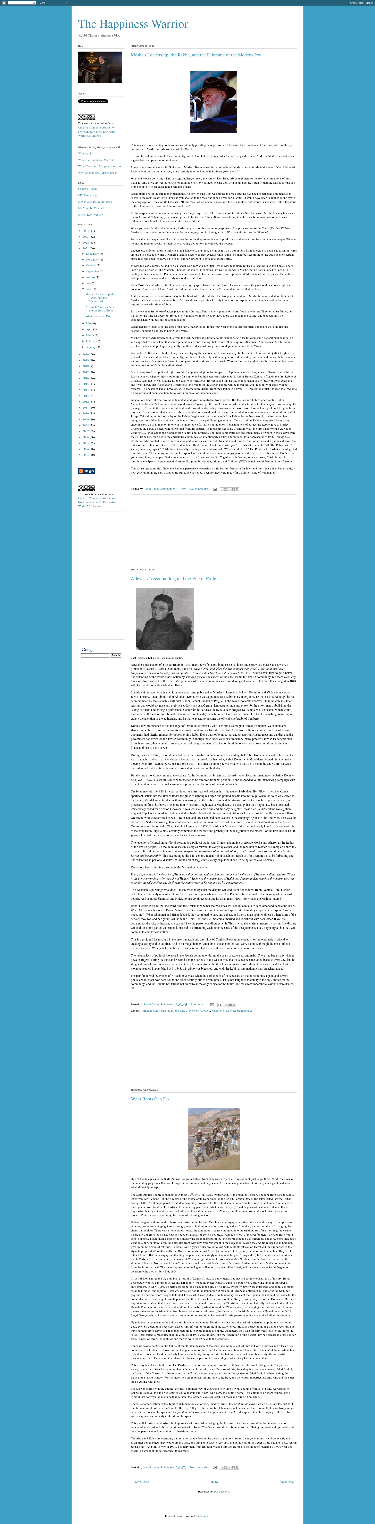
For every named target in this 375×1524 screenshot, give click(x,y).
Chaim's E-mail (87, 189)
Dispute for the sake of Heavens (180, 1010)
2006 (86, 437)
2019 (86, 360)
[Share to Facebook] (233, 489)
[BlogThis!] (226, 489)
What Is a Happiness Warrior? (96, 160)
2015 (86, 384)
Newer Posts (141, 1481)
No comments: (199, 489)
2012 (86, 401)
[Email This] (222, 489)
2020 (86, 354)
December (92, 253)
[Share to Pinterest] (237, 489)
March (90, 335)
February (92, 341)
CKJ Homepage (87, 195)
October (91, 265)
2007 (86, 431)
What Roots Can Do (150, 1099)
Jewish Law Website (90, 214)
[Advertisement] (214, 530)
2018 (86, 366)
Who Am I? (85, 153)
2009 (86, 419)
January (91, 347)
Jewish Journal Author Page (95, 201)
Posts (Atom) (222, 1491)
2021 (86, 248)
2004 (86, 449)
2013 (86, 396)
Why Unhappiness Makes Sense (97, 173)
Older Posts (287, 1481)
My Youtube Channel (91, 208)
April (89, 329)
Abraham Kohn (149, 1010)
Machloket (218, 1010)
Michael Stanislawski (239, 1010)
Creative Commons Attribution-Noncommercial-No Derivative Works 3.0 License (97, 131)
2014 (86, 390)
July (89, 283)
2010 (86, 413)
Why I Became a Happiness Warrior (100, 166)
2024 (86, 231)
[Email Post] (214, 489)
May (89, 323)
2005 (86, 443)
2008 (86, 425)
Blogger (204, 1516)
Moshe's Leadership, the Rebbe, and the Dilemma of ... (100, 297)
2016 (86, 378)
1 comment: (198, 1004)
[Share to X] (229, 489)
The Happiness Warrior (133, 23)
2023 (86, 236)
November (92, 259)
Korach (205, 1010)
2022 (86, 242)
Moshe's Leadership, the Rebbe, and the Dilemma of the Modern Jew (196, 55)
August (91, 277)
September (93, 271)
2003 (86, 455)
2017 (86, 372)
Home (214, 1481)
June (89, 289)
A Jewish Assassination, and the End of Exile (173, 578)
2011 (86, 407)
